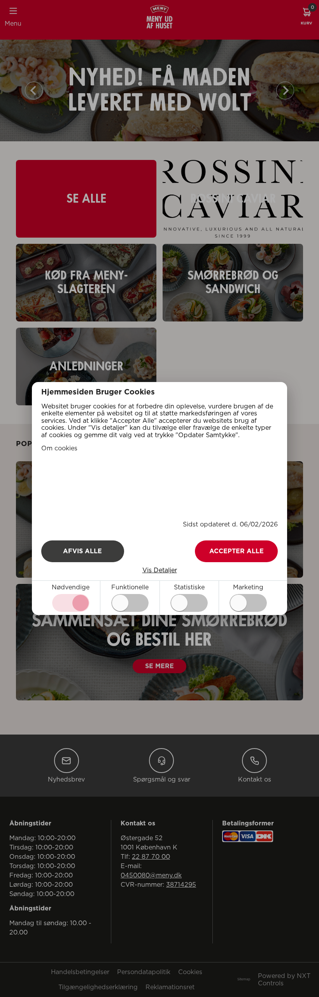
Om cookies (59, 448)
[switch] (130, 603)
